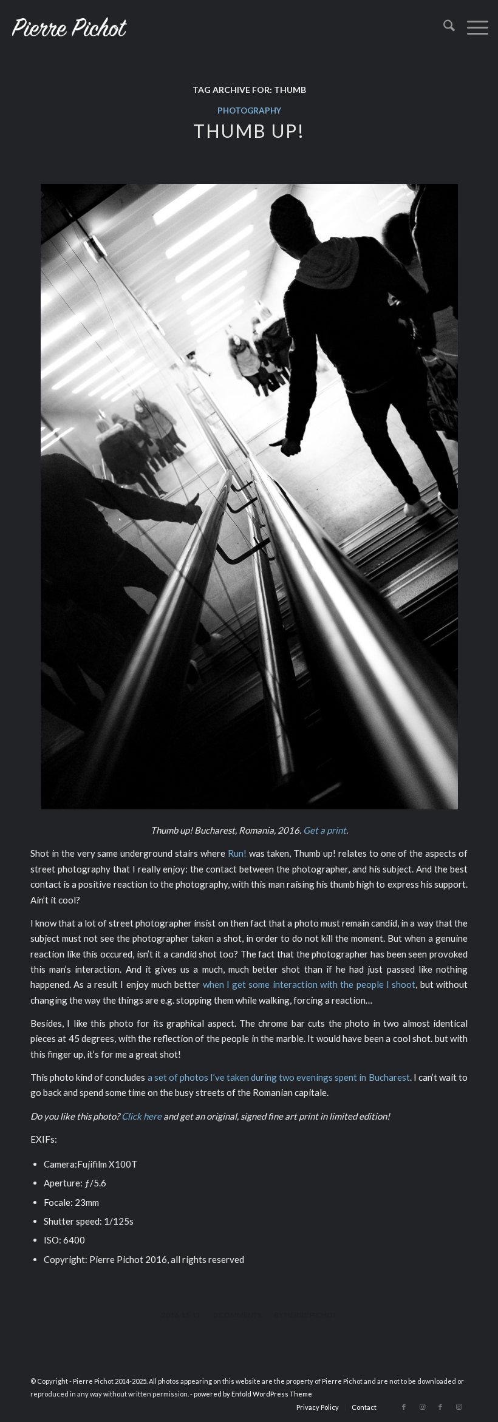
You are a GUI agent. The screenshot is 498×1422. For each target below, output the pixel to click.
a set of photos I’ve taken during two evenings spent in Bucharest (279, 1077)
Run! (237, 853)
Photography (249, 110)
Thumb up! (249, 130)
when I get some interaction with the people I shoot (309, 984)
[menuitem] (443, 27)
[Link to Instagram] (422, 1407)
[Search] (443, 27)
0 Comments (237, 1314)
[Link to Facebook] (404, 1407)
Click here (141, 1116)
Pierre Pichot (310, 1314)
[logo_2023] (69, 27)
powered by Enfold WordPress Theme (253, 1394)
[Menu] (471, 27)
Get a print (324, 830)
